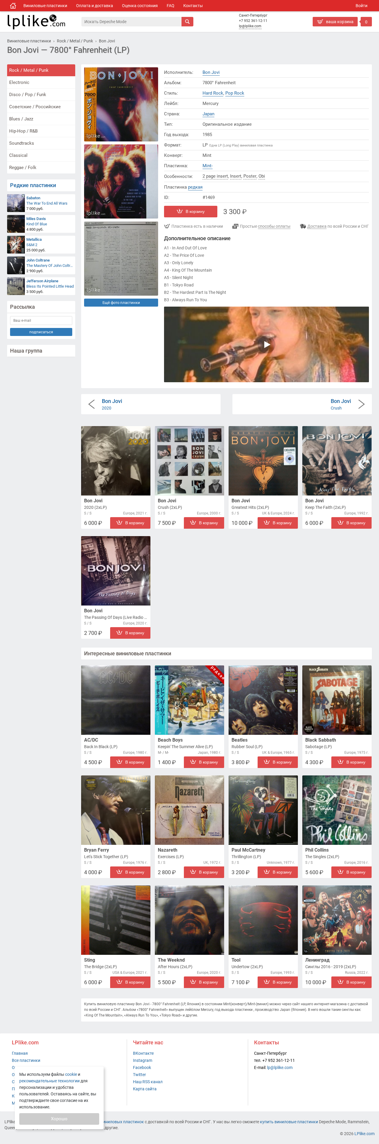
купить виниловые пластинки (289, 1121)
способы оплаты (274, 226)
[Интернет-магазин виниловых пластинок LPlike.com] (44, 21)
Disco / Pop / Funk (27, 94)
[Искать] (187, 21)
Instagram (142, 1060)
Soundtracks (21, 143)
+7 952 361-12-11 (253, 21)
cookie (71, 1074)
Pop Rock (234, 93)
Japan (208, 114)
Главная (20, 1053)
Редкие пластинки (33, 185)
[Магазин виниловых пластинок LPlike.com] (13, 5)
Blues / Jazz (21, 119)
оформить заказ (330, 31)
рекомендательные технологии (49, 1080)
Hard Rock (213, 93)
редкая (195, 187)
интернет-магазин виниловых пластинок (104, 1121)
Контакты (193, 5)
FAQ (170, 5)
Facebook (142, 1067)
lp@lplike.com (250, 26)
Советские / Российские (35, 106)
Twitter (139, 1074)
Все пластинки (26, 1060)
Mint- (208, 165)
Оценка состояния (140, 5)
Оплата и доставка (94, 5)
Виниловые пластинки (45, 5)
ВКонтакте (143, 1053)
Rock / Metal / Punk (29, 70)
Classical (18, 155)
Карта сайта (145, 1088)
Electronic (19, 82)
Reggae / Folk (22, 167)
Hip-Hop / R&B (23, 131)
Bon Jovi (211, 72)
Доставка (317, 226)
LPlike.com (364, 1133)
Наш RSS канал (148, 1081)
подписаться (41, 332)
